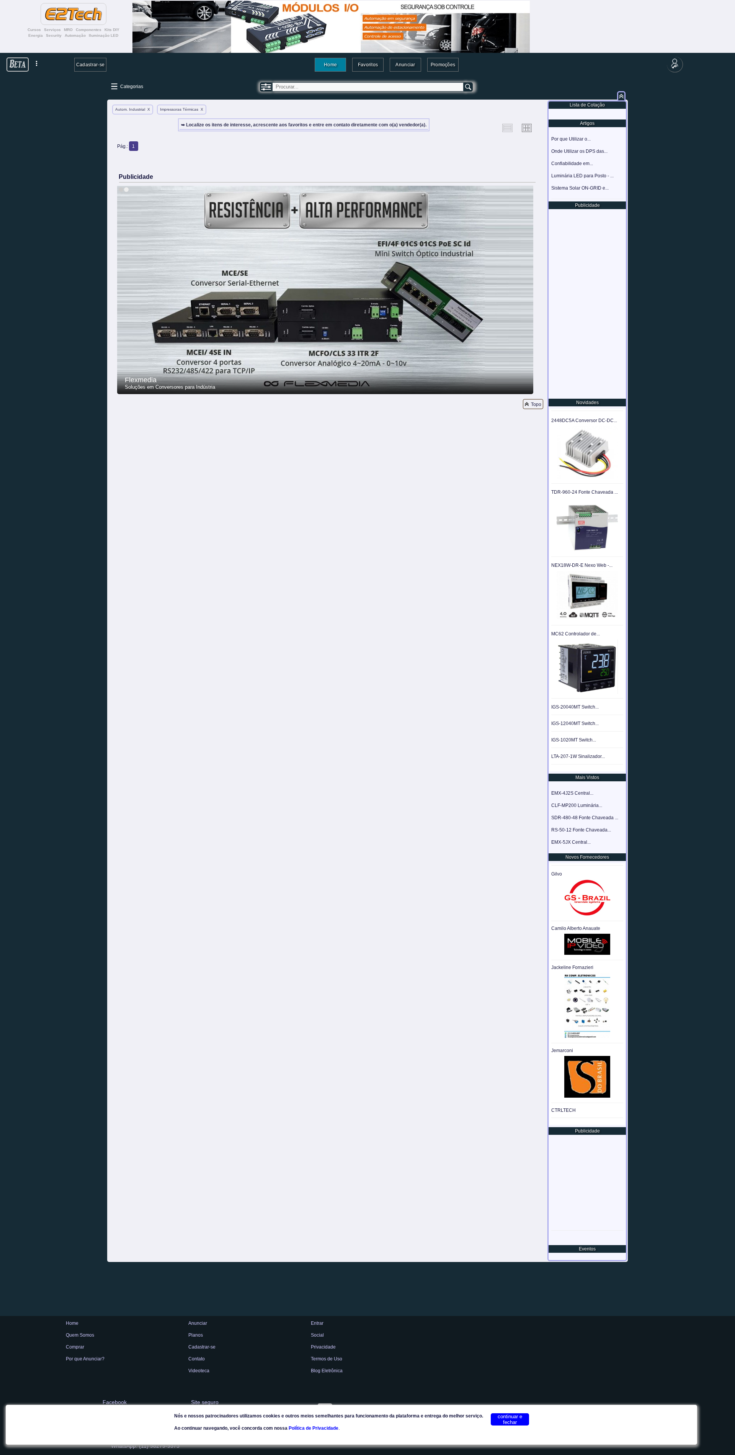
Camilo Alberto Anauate (575, 928)
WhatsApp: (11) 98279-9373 (145, 1446)
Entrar (317, 1323)
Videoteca (198, 1370)
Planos (195, 1335)
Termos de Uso (326, 1359)
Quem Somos (80, 1335)
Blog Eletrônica (327, 1370)
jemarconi (562, 1050)
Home (330, 64)
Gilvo (556, 874)
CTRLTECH (563, 1110)
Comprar (75, 1347)
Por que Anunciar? (85, 1359)
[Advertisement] (586, 303)
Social (317, 1335)
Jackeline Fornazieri (572, 967)
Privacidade (323, 1347)
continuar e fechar (510, 1419)
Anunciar (405, 64)
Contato (196, 1359)
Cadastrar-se (90, 64)
